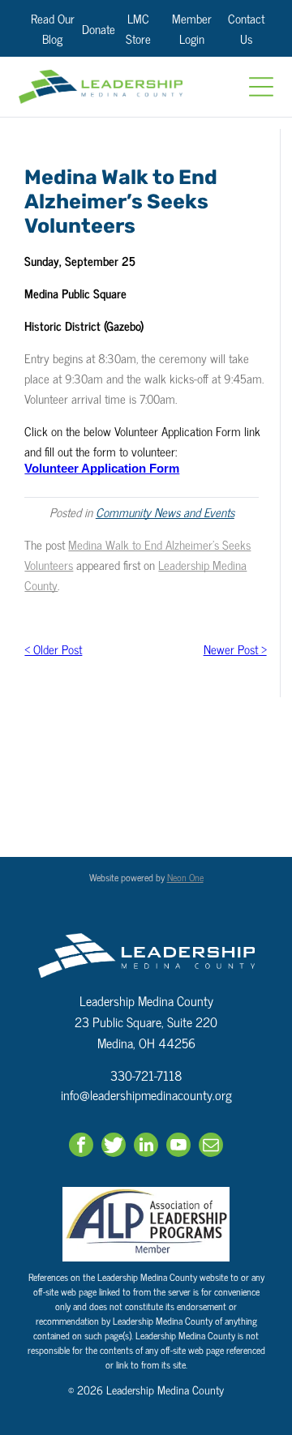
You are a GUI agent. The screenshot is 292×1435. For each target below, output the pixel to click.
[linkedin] (146, 1147)
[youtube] (178, 1147)
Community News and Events (165, 512)
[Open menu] (261, 87)
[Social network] (113, 1147)
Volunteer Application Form (101, 468)
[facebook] (81, 1147)
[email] (211, 1147)
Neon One (185, 877)
